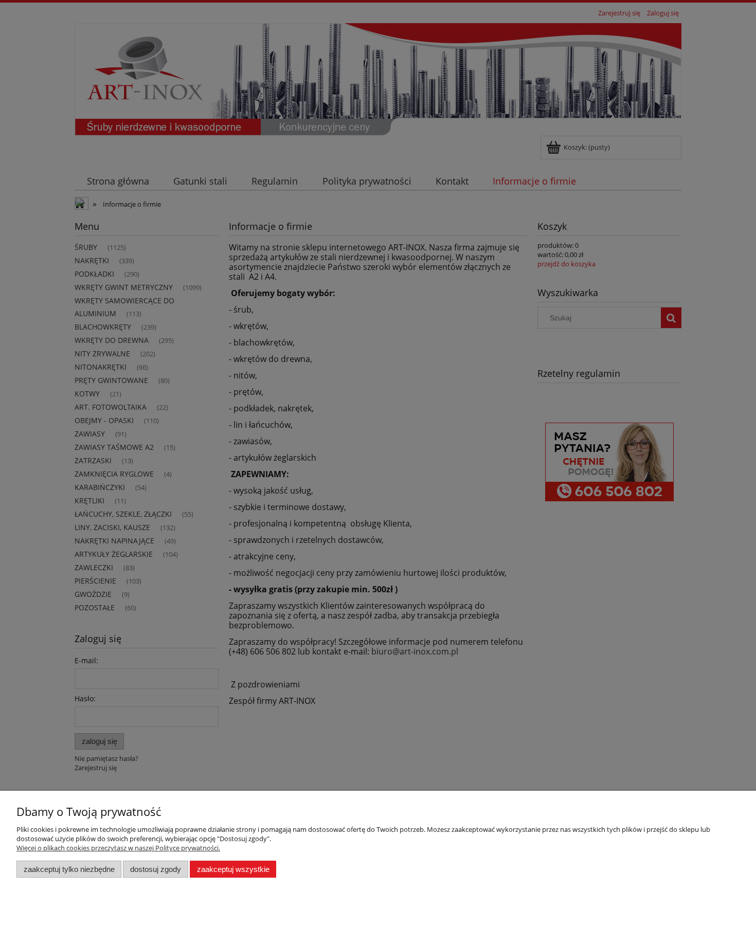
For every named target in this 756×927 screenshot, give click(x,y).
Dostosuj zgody (155, 869)
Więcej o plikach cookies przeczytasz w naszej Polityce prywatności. (118, 847)
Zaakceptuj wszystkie (233, 869)
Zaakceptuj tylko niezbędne (69, 869)
